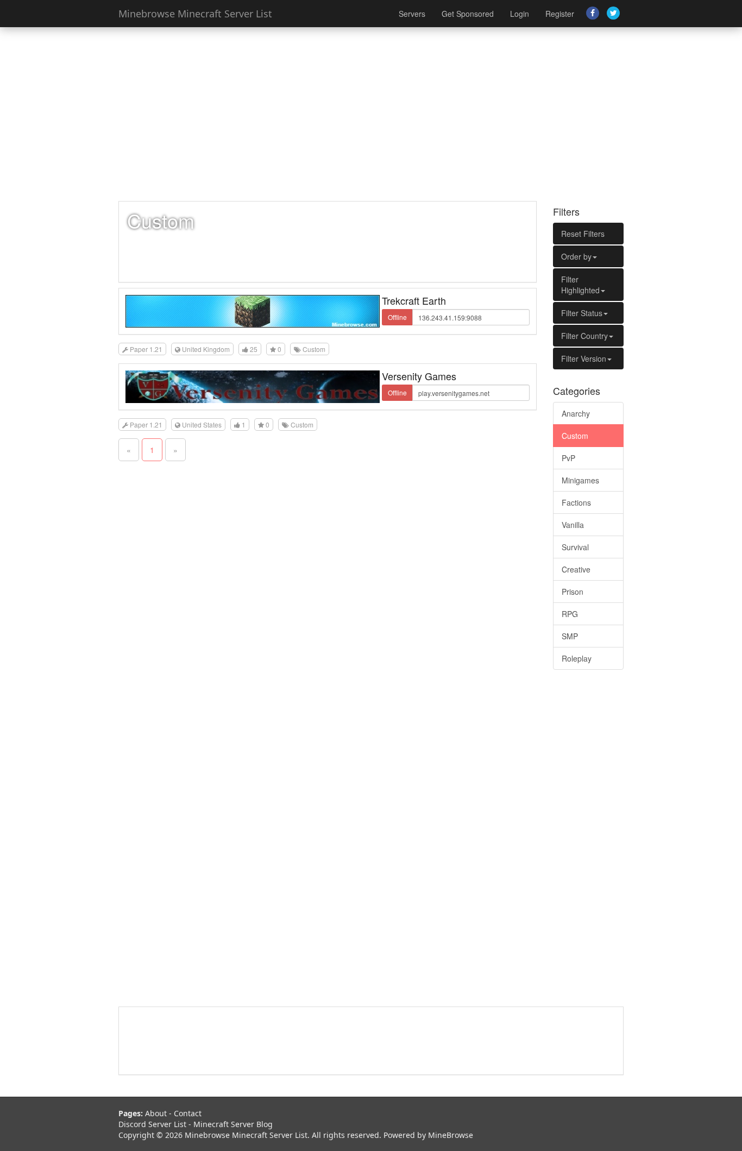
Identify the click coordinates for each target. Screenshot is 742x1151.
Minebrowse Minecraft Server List (195, 13)
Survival (575, 547)
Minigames (580, 480)
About (156, 1113)
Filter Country (584, 335)
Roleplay (577, 658)
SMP (570, 636)
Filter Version (583, 358)
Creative (576, 569)
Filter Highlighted (580, 284)
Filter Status (581, 312)
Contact (188, 1113)
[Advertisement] (371, 114)
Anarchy (576, 413)
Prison (572, 591)
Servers (412, 13)
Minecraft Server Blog (233, 1124)
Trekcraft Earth (414, 300)
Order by (576, 256)
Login (519, 13)
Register (559, 13)
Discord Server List (152, 1124)
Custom (575, 435)
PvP (568, 457)
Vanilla (573, 524)
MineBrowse (450, 1135)
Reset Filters (583, 233)
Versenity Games (419, 376)
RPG (570, 613)
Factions (576, 502)
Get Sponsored (468, 13)
